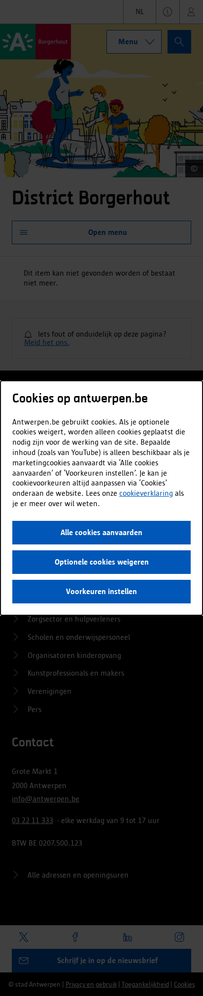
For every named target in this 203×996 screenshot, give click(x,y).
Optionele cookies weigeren (102, 562)
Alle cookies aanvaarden (101, 532)
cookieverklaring (146, 493)
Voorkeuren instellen (101, 591)
